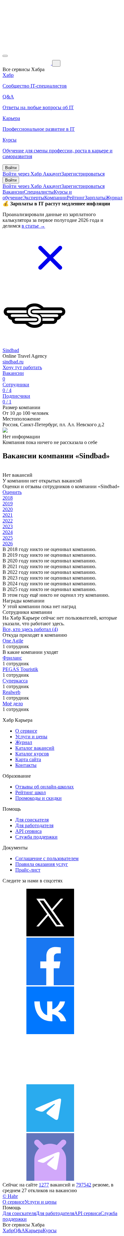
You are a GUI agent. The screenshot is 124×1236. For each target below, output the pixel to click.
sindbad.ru (13, 361)
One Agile (13, 640)
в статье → (33, 226)
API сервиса (28, 831)
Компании (55, 197)
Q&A (19, 1230)
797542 (83, 1184)
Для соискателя (32, 819)
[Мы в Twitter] (50, 934)
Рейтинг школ (30, 792)
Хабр (8, 1230)
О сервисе (26, 731)
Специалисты (39, 192)
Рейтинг (76, 197)
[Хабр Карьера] (27, 63)
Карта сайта (28, 759)
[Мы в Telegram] (50, 1130)
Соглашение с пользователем (47, 858)
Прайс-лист (27, 870)
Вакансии (13, 192)
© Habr (10, 1196)
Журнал (114, 197)
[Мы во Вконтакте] (50, 1032)
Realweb (11, 692)
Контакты (26, 765)
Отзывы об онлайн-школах (44, 786)
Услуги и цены (31, 736)
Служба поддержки (36, 837)
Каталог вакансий (34, 748)
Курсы (50, 1230)
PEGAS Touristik (20, 669)
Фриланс (12, 658)
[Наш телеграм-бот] (50, 1179)
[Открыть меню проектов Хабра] (5, 56)
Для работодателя (34, 825)
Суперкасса (15, 680)
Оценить (12, 492)
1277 (44, 1184)
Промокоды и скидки (38, 798)
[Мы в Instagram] (50, 1081)
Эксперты (33, 197)
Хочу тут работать (22, 367)
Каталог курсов (32, 753)
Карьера (34, 1230)
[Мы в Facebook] (50, 983)
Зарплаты (95, 197)
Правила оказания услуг (41, 864)
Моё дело (13, 703)
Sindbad (11, 350)
